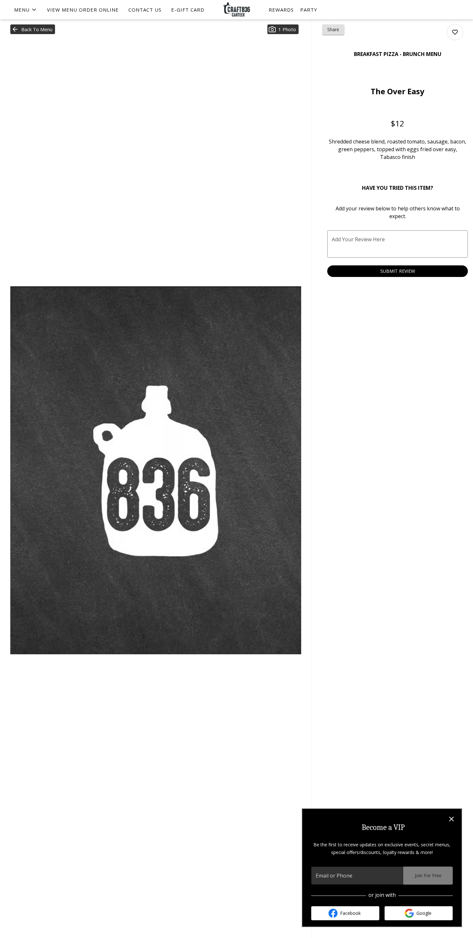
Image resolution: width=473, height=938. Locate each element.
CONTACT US (145, 9)
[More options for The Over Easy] (455, 32)
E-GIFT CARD (187, 9)
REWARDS (281, 9)
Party (308, 9)
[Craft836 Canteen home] (236, 10)
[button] (26, 9)
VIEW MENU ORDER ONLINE (83, 9)
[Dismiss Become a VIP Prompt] (451, 819)
